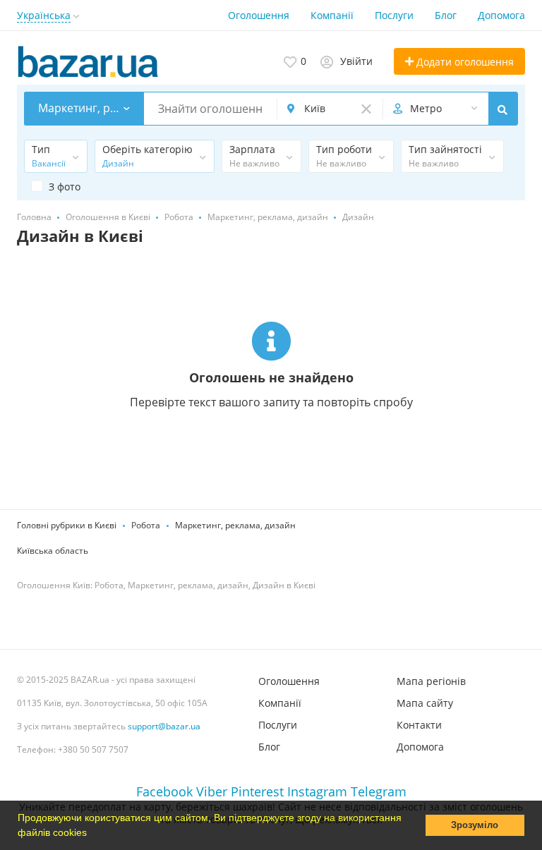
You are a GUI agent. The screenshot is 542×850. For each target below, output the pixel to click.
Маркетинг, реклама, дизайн (235, 525)
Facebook (164, 791)
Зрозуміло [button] (474, 825)
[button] (92, 834)
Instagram (317, 791)
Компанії (332, 15)
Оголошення (258, 15)
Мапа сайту (425, 703)
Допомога (501, 15)
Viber (211, 791)
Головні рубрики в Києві (66, 525)
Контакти (419, 724)
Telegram (378, 791)
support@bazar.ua (164, 726)
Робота (145, 525)
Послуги (394, 15)
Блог (446, 15)
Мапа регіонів (431, 681)
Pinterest (257, 791)
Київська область (52, 551)
